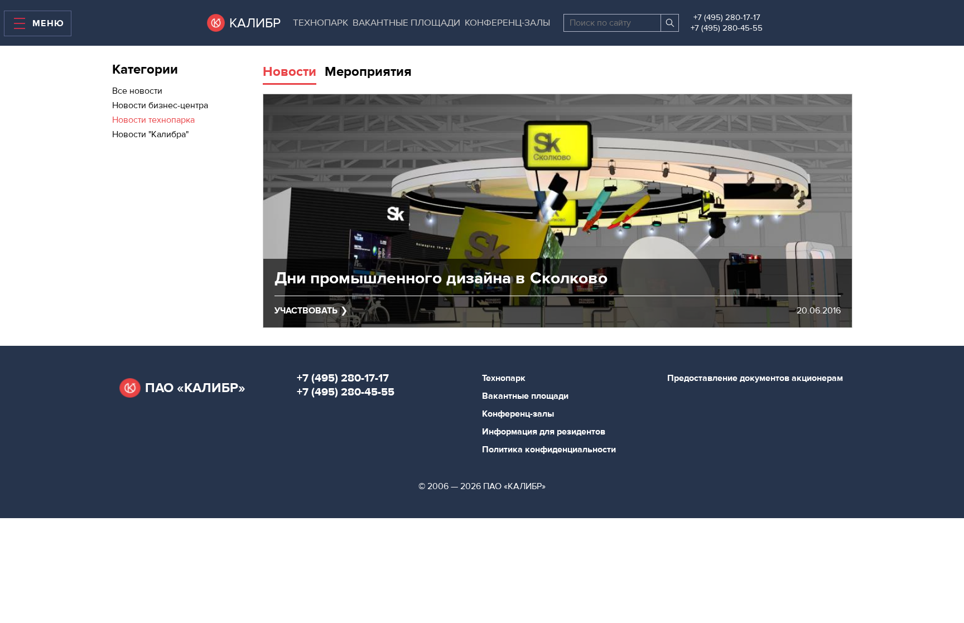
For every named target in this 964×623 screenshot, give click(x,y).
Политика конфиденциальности (549, 449)
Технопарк (320, 23)
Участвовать (306, 310)
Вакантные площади (406, 23)
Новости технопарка (153, 119)
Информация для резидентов (543, 431)
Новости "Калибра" (150, 134)
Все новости (137, 90)
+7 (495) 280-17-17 (726, 17)
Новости (289, 71)
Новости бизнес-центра (160, 105)
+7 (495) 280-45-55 (727, 28)
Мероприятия (368, 71)
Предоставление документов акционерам (755, 378)
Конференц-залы (507, 23)
